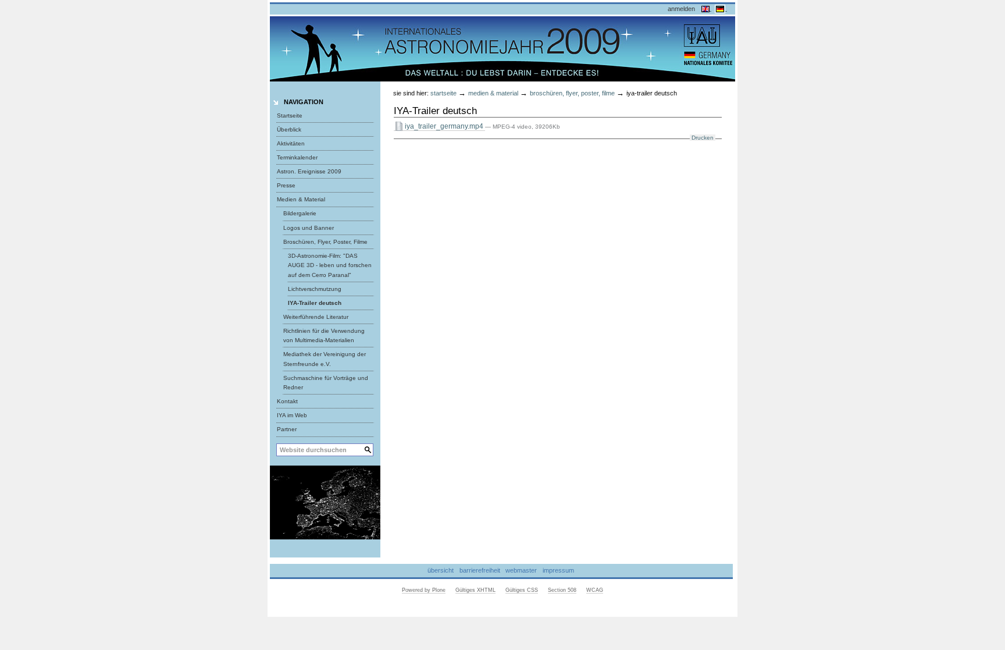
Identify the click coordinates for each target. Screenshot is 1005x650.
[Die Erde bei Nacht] (325, 501)
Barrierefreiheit (479, 570)
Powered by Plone (424, 590)
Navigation (303, 101)
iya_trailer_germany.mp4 (444, 126)
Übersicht (440, 570)
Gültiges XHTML (475, 590)
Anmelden (681, 8)
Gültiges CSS (521, 590)
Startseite (289, 115)
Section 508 (562, 590)
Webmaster (521, 570)
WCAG (594, 590)
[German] (721, 8)
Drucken (703, 137)
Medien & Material (493, 93)
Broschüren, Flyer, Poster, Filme (572, 93)
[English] (706, 8)
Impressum (558, 570)
